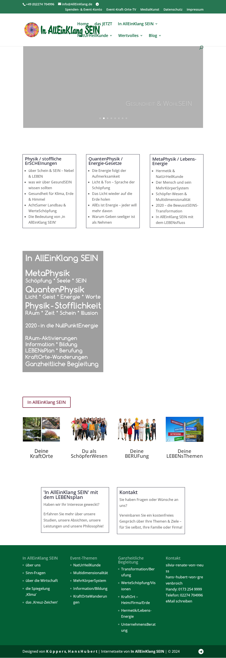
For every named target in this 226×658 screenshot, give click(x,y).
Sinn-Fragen (35, 572)
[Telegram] (97, 4)
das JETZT (103, 24)
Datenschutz (173, 10)
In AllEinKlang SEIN (136, 24)
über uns (33, 565)
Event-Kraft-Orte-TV (121, 10)
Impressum (195, 10)
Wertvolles (128, 36)
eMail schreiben (179, 601)
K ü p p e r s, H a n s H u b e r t (71, 651)
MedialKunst (149, 10)
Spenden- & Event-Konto (83, 10)
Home (83, 24)
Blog (153, 36)
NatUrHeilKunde (92, 36)
